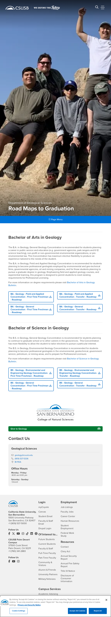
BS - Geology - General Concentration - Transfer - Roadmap (77, 384)
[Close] (106, 600)
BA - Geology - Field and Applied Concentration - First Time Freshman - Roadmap (29, 297)
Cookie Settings (18, 611)
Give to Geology (19, 428)
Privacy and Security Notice (29, 605)
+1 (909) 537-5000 (17, 523)
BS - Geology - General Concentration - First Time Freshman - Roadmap (29, 385)
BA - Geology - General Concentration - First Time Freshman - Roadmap (29, 309)
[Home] (17, 7)
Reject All (98, 611)
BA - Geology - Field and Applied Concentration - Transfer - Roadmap (77, 295)
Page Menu (57, 219)
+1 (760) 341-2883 (17, 551)
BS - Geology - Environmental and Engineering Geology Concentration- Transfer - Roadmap (78, 373)
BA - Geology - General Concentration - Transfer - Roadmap (77, 308)
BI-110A (18, 462)
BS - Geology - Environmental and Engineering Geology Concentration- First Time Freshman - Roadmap (29, 373)
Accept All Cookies (77, 611)
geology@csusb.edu (24, 455)
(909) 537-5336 (21, 458)
